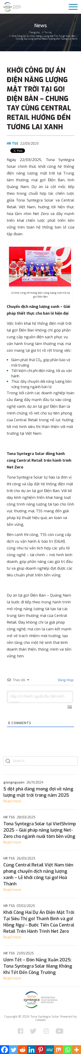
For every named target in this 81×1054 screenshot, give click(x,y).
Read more (12, 801)
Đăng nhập (65, 680)
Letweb (41, 1020)
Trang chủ (34, 32)
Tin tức (48, 32)
